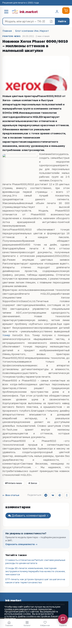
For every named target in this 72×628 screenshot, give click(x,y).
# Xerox (32, 483)
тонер (6, 335)
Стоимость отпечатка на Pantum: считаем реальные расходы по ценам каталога (35, 561)
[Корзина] (66, 10)
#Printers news (13, 483)
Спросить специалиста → (21, 544)
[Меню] (6, 11)
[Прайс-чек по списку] (51, 21)
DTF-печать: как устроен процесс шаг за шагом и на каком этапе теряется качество (35, 581)
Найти (62, 21)
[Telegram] (46, 495)
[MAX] (60, 495)
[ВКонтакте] (53, 495)
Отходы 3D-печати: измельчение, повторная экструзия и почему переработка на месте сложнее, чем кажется (35, 571)
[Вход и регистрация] (56, 11)
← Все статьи (10, 495)
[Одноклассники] (67, 495)
